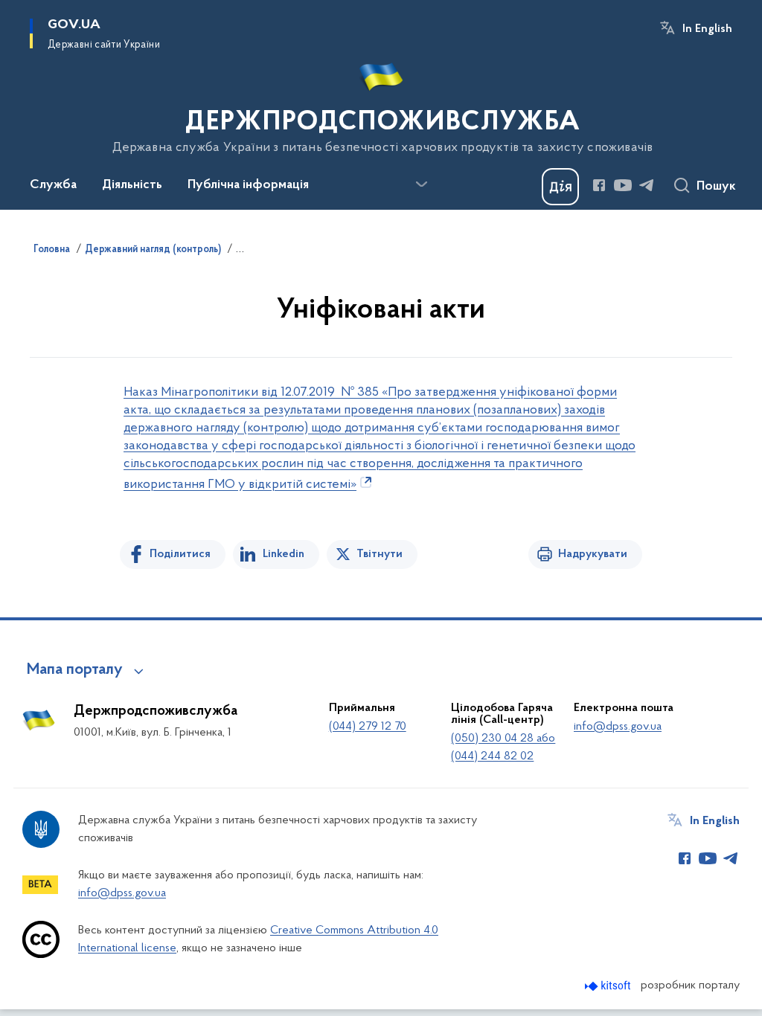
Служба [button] (53, 185)
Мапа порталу (75, 670)
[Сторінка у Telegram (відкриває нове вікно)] (647, 185)
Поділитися (180, 554)
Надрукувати (592, 554)
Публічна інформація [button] (248, 185)
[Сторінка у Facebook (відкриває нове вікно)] (599, 185)
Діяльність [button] (132, 185)
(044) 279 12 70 (367, 727)
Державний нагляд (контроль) (153, 250)
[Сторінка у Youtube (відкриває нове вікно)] (623, 185)
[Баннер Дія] (560, 186)
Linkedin (283, 554)
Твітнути (379, 554)
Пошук (716, 186)
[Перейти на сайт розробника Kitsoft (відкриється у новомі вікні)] (609, 985)
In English (707, 29)
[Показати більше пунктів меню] (421, 184)
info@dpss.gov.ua (618, 727)
